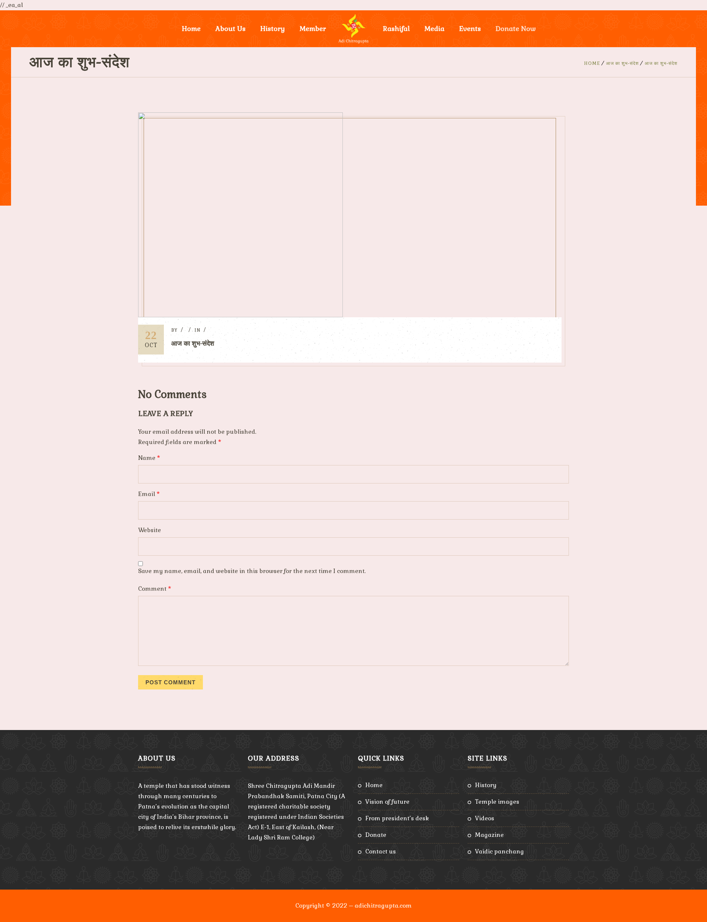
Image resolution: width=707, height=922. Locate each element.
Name (149, 458)
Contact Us (380, 851)
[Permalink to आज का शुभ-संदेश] (240, 315)
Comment (154, 589)
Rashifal (396, 28)
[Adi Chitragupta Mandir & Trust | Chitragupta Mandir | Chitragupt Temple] (353, 28)
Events (470, 28)
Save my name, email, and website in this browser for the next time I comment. (252, 571)
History (485, 785)
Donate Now (516, 28)
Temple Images (497, 802)
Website (149, 530)
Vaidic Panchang (499, 851)
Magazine (489, 835)
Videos (484, 818)
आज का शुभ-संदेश (622, 63)
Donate (375, 835)
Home (191, 28)
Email (149, 494)
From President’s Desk (397, 818)
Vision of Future (387, 802)
